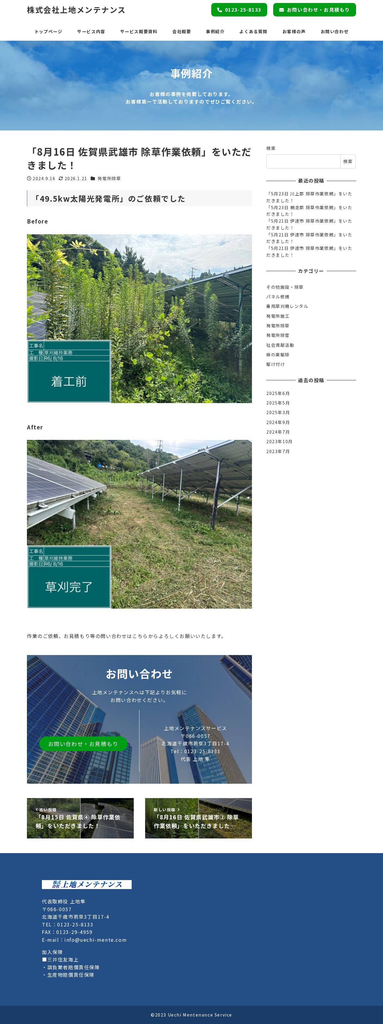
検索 (271, 148)
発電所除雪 (278, 335)
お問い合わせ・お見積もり (318, 9)
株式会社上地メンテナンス (76, 9)
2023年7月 (278, 451)
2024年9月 (278, 422)
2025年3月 (278, 412)
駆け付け (275, 364)
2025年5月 (278, 402)
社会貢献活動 (280, 345)
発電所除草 (109, 178)
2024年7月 (278, 431)
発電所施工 (278, 316)
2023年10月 (279, 441)
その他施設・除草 (285, 287)
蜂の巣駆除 (278, 354)
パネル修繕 (278, 296)
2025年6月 (278, 393)
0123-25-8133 (243, 9)
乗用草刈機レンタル (287, 306)
